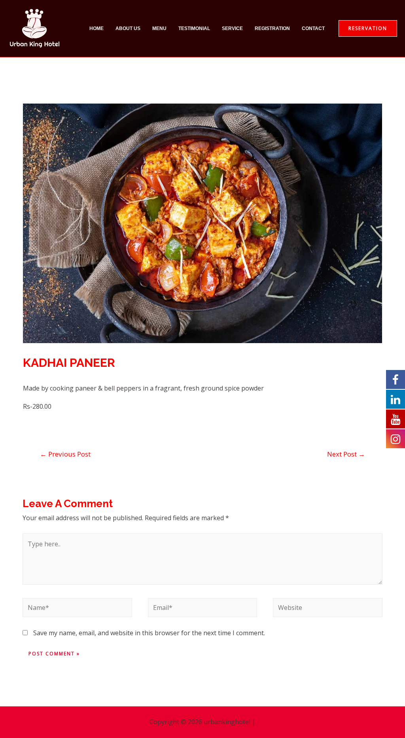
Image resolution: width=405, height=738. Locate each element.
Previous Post (65, 454)
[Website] (327, 609)
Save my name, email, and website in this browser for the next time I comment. (149, 633)
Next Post (346, 454)
